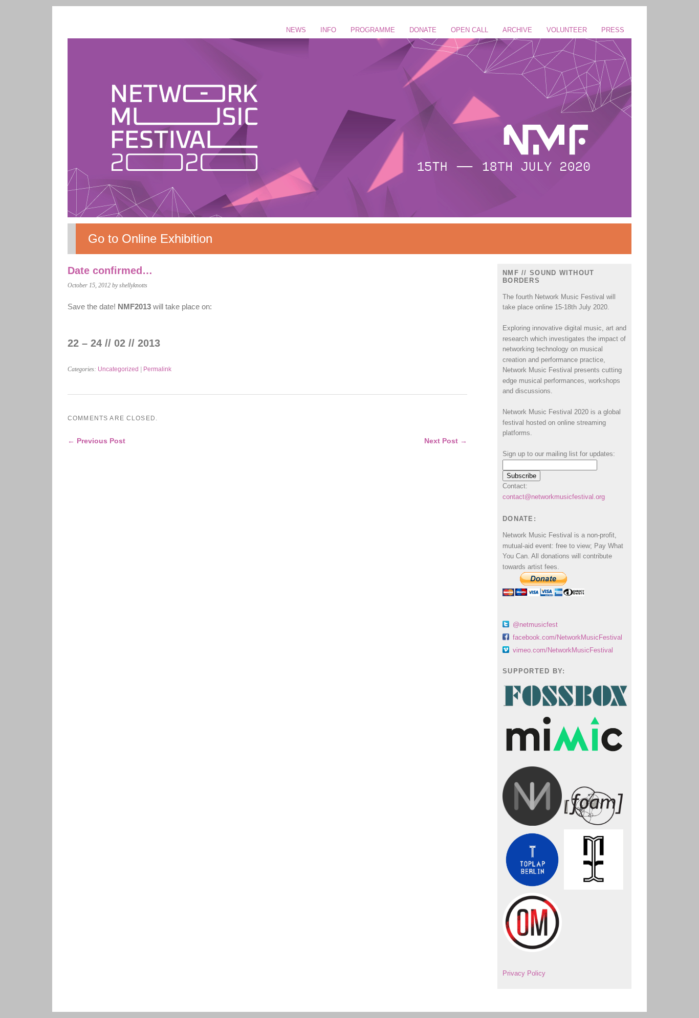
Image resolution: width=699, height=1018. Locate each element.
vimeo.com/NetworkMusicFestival (563, 650)
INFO (328, 30)
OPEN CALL (469, 30)
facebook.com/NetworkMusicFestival (567, 637)
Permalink (157, 369)
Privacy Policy (524, 973)
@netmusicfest (535, 624)
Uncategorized (118, 369)
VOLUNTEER (567, 30)
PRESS (612, 30)
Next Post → (445, 441)
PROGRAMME (373, 30)
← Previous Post (96, 441)
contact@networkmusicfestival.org (554, 497)
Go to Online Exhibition (150, 238)
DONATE (422, 30)
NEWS (296, 30)
